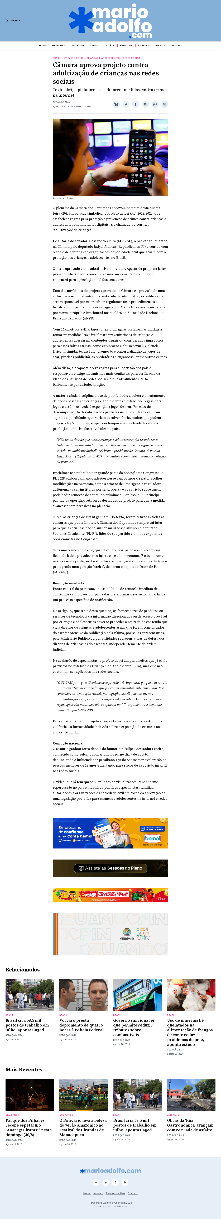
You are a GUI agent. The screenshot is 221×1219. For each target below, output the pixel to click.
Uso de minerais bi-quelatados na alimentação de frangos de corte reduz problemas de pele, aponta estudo (190, 1032)
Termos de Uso (115, 1193)
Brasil (96, 45)
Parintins (126, 45)
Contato (133, 1193)
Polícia (110, 45)
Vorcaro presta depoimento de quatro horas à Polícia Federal (81, 1025)
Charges (143, 45)
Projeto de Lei (73, 58)
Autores (176, 45)
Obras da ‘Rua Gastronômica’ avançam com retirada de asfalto (190, 1125)
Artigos (160, 45)
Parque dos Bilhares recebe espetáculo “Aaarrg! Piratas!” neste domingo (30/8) (29, 1128)
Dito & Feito (78, 45)
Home (42, 45)
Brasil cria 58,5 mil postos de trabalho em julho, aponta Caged (27, 1025)
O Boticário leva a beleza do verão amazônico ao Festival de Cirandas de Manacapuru (83, 1128)
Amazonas (58, 45)
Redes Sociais (132, 58)
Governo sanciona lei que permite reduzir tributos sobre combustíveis (133, 1028)
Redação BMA (61, 102)
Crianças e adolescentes (103, 58)
